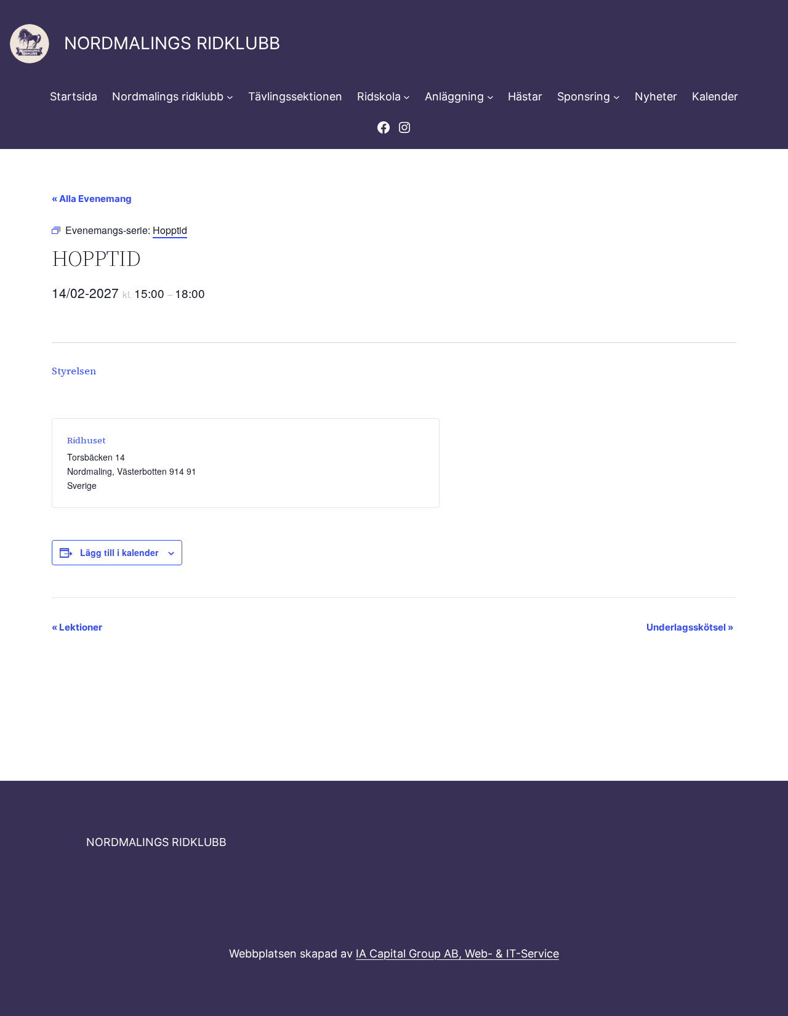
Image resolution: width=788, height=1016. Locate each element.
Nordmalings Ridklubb (172, 43)
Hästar (525, 96)
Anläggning (454, 96)
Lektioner (77, 627)
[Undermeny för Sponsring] (616, 97)
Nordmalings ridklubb (167, 96)
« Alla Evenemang (92, 198)
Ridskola (379, 96)
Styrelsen (74, 370)
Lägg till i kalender (119, 552)
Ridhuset (86, 440)
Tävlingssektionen (295, 96)
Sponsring (583, 96)
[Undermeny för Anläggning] (490, 97)
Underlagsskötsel (689, 627)
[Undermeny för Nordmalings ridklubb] (230, 97)
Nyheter (656, 96)
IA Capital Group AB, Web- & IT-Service (457, 953)
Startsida (73, 96)
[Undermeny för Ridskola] (406, 97)
